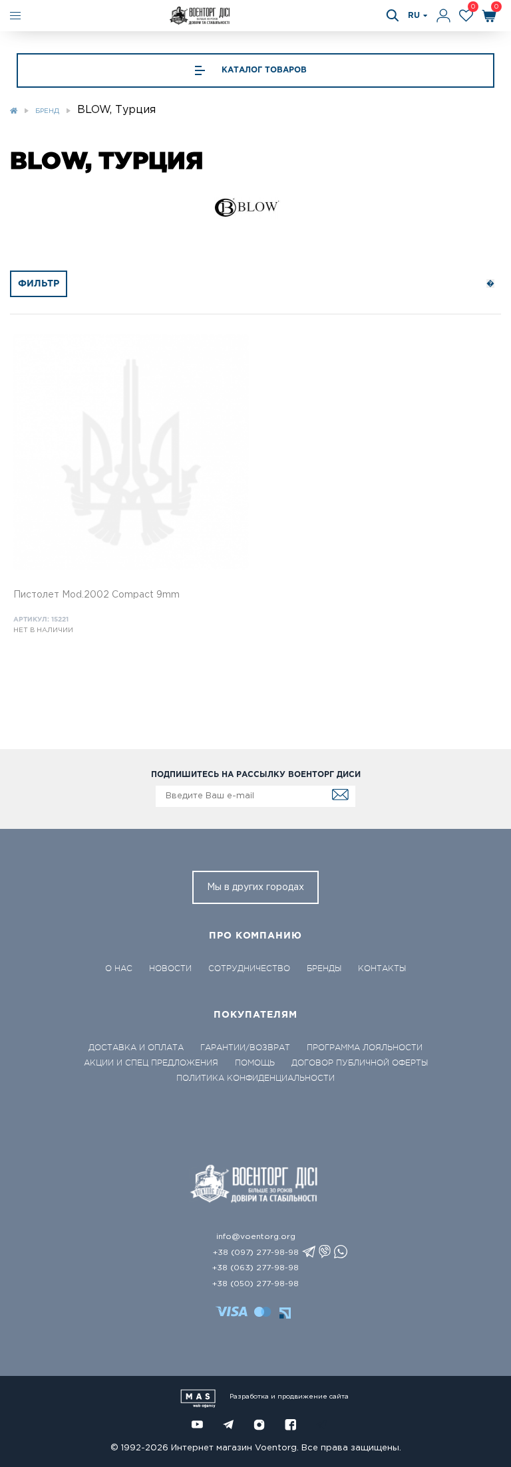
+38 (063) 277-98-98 (255, 1268)
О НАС (118, 968)
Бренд (47, 111)
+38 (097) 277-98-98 (256, 1252)
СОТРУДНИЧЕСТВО (249, 968)
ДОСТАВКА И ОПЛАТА (136, 1047)
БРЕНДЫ (324, 968)
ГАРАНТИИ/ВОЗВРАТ (245, 1047)
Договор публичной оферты (359, 1063)
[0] (466, 15)
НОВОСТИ (170, 968)
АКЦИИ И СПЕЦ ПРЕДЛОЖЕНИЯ (151, 1063)
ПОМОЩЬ (255, 1063)
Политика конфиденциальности (255, 1078)
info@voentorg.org (255, 1236)
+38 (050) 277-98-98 (255, 1284)
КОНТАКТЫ (382, 968)
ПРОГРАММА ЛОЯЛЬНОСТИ (365, 1047)
